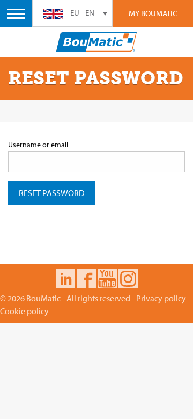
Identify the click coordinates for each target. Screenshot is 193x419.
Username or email (38, 144)
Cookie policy (24, 311)
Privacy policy (161, 298)
